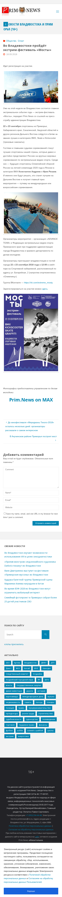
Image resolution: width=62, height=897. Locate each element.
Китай (27, 668)
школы (50, 730)
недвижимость (13, 702)
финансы (43, 724)
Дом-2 (8, 668)
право (21, 707)
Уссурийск (37, 674)
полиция (10, 707)
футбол (9, 730)
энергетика (23, 736)
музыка (51, 696)
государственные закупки (29, 685)
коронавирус (12, 696)
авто (47, 679)
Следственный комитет (17, 674)
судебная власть (14, 719)
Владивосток (30, 662)
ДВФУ (43, 662)
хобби (20, 730)
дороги (29, 691)
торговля (10, 724)
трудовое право (26, 724)
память (28, 702)
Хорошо (31, 891)
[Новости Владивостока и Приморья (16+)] (24, 11)
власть (9, 685)
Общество (11, 41)
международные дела (32, 696)
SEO (8, 662)
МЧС (36, 668)
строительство (45, 713)
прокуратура (12, 713)
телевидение (48, 719)
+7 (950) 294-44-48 (34, 815)
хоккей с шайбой (35, 730)
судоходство (32, 719)
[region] (31, 870)
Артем (17, 662)
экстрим (10, 736)
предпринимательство (40, 707)
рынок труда (28, 713)
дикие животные (14, 691)
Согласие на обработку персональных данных (31, 829)
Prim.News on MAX (31, 399)
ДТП (52, 662)
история (41, 691)
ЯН (39, 679)
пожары (50, 702)
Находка (47, 668)
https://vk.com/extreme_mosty (38, 282)
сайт (37, 836)
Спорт (21, 41)
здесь (45, 289)
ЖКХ (18, 668)
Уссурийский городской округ (19, 679)
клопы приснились (14, 644)
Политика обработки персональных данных (30, 825)
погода (39, 702)
